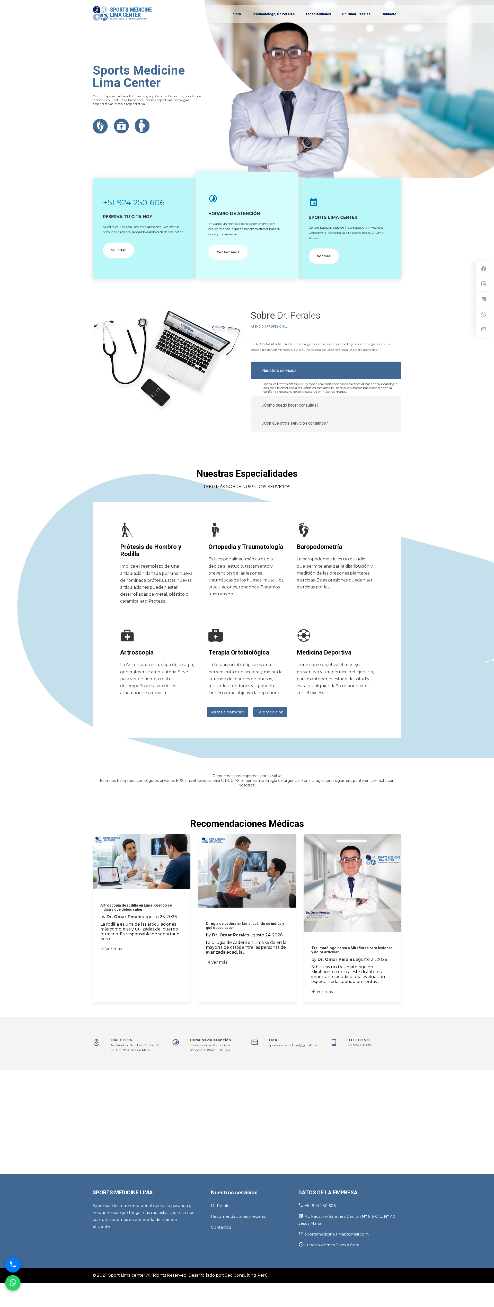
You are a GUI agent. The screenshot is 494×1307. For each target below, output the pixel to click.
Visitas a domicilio (227, 712)
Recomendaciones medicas (238, 1216)
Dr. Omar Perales (356, 14)
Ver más (324, 256)
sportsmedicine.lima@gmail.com (293, 1045)
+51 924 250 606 (134, 202)
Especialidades (318, 14)
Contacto (389, 14)
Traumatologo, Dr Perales (273, 14)
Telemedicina (270, 712)
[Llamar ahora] (13, 1264)
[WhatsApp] (13, 1282)
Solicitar (118, 250)
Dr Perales (221, 1205)
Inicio (236, 14)
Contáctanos (228, 252)
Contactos (221, 1227)
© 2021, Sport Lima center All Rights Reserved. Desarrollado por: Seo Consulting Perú (180, 1275)
